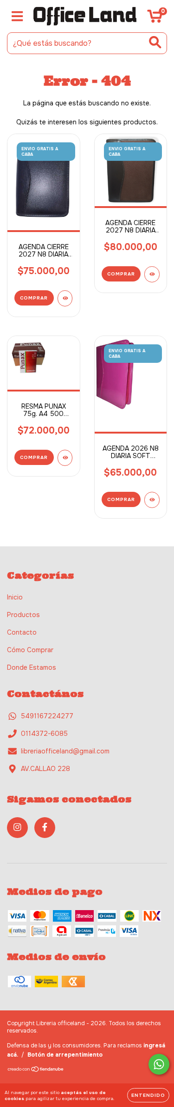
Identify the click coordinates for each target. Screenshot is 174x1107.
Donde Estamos (31, 667)
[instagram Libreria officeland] (17, 827)
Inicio (15, 597)
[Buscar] (155, 42)
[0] (154, 18)
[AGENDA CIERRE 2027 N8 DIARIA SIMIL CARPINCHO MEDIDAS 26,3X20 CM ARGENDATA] (152, 274)
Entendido (148, 1095)
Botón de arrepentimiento (65, 1054)
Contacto (22, 632)
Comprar (34, 298)
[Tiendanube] (36, 1070)
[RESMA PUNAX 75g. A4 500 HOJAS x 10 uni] (65, 458)
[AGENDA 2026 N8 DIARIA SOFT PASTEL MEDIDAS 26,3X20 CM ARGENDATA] (152, 500)
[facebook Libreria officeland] (44, 827)
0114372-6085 (44, 733)
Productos (23, 615)
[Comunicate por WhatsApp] (158, 1064)
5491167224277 (47, 716)
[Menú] (17, 16)
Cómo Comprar (30, 650)
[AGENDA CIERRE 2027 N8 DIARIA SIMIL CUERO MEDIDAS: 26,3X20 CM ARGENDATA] (65, 298)
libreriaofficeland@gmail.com (65, 751)
